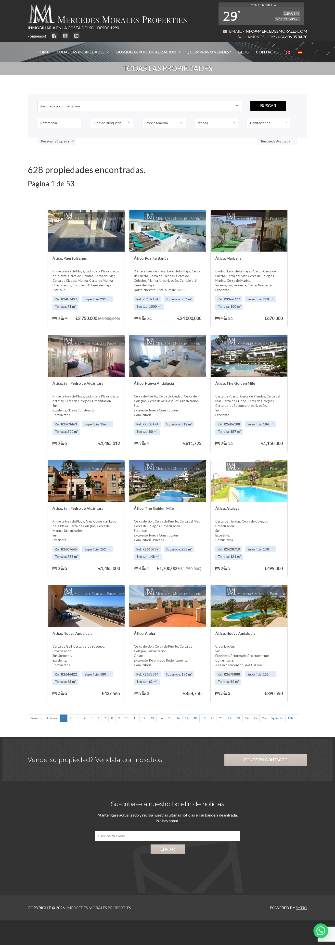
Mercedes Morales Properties (99, 907)
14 (161, 718)
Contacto (267, 52)
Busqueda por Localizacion (146, 52)
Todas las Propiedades (80, 52)
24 (246, 718)
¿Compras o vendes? (209, 52)
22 (229, 718)
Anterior (52, 718)
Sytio (301, 907)
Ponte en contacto (266, 760)
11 (135, 718)
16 (178, 718)
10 (126, 718)
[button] (320, 930)
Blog (243, 52)
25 (255, 718)
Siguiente (277, 718)
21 (221, 718)
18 (195, 718)
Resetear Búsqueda (55, 141)
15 (169, 718)
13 (152, 718)
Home (43, 52)
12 (143, 718)
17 (186, 718)
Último (292, 718)
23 (238, 718)
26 (264, 718)
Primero (35, 718)
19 (204, 718)
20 (212, 718)
